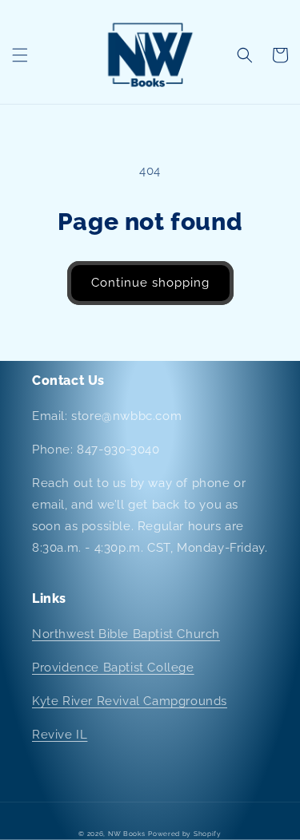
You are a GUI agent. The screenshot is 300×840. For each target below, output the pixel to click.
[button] (20, 55)
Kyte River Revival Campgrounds (129, 701)
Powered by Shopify (185, 834)
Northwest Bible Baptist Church (126, 634)
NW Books (127, 834)
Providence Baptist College (113, 667)
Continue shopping (150, 282)
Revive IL (59, 734)
